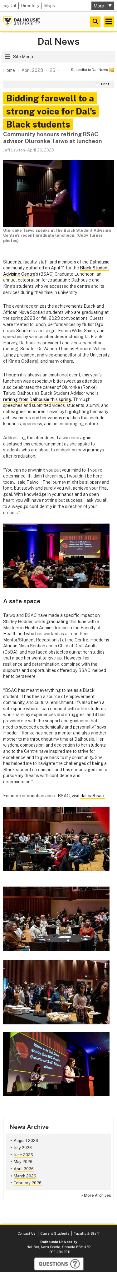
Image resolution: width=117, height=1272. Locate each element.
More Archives (97, 1195)
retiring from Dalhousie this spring (37, 399)
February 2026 (27, 1183)
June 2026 (23, 1155)
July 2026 (23, 1147)
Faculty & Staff (87, 1233)
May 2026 (23, 1161)
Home (9, 70)
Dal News (58, 41)
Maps (49, 5)
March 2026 (25, 1176)
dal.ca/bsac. (92, 795)
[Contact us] (59, 1263)
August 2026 (26, 1140)
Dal (10, 5)
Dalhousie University (21, 21)
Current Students (54, 1233)
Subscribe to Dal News (89, 70)
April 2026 (24, 1169)
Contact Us (26, 1233)
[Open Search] (95, 21)
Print (105, 84)
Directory (30, 5)
